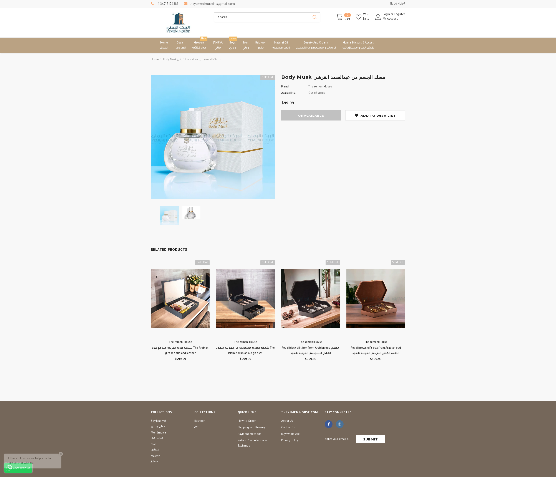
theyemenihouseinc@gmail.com (212, 4)
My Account (390, 19)
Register (399, 14)
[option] (213, 137)
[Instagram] (340, 424)
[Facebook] (329, 424)
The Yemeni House (320, 87)
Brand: (285, 87)
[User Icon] (378, 17)
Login (387, 14)
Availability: (288, 93)
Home (155, 59)
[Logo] (179, 22)
